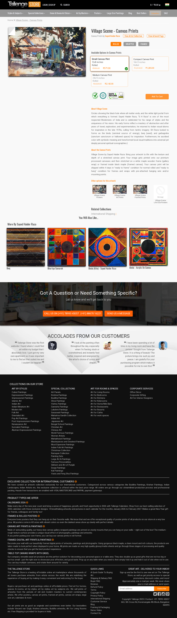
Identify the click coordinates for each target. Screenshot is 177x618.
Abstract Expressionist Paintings (26, 430)
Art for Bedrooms (99, 395)
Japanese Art (57, 421)
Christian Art (57, 427)
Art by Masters (82, 13)
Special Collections (36, 13)
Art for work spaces (100, 415)
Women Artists (58, 436)
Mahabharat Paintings (61, 438)
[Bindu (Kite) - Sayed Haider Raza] (107, 247)
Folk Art (15, 412)
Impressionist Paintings (22, 398)
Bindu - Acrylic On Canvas (140, 267)
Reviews (94, 584)
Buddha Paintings (59, 398)
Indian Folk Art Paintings (62, 447)
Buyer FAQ (95, 581)
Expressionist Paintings (22, 395)
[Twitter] (155, 594)
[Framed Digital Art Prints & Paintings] (53, 540)
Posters (97, 13)
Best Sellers (141, 13)
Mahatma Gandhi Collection (63, 415)
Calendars (155, 13)
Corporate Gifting (138, 395)
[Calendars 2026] (27, 502)
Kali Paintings (57, 470)
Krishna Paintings (59, 395)
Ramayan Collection (60, 453)
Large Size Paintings (115, 13)
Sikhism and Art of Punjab (63, 465)
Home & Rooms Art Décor (60, 13)
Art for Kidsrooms (99, 401)
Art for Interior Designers (141, 398)
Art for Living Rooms (100, 392)
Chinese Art (56, 430)
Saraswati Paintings (60, 412)
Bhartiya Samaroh (55, 268)
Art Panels (56, 392)
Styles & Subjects (15, 13)
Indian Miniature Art (20, 406)
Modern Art (17, 409)
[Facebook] (159, 594)
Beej (8, 268)
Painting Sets (57, 456)
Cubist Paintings (19, 392)
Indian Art (16, 404)
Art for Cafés (97, 412)
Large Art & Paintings (60, 459)
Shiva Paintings (58, 401)
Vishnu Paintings (58, 404)
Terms (93, 590)
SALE (166, 13)
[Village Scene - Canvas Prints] (47, 51)
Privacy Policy (97, 595)
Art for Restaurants (99, 406)
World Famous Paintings (62, 433)
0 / (154, 4)
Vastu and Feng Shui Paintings (65, 473)
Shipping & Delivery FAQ (101, 578)
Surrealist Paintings (20, 427)
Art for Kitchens (98, 398)
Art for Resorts (97, 409)
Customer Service (99, 601)
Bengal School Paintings (62, 424)
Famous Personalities (61, 462)
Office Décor (135, 392)
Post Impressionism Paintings (25, 421)
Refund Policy (97, 587)
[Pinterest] (167, 594)
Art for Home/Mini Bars (101, 404)
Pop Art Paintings (20, 418)
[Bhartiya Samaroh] (67, 247)
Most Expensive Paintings (62, 444)
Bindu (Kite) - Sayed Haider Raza (102, 268)
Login (45, 4)
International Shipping (103, 213)
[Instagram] (163, 594)
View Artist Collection (133, 35)
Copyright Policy (98, 593)
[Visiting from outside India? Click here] (76, 481)
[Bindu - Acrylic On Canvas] (148, 246)
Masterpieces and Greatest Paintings (68, 441)
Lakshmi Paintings (59, 409)
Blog (130, 13)
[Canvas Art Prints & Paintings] (44, 526)
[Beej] (26, 247)
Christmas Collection (60, 450)
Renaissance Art (19, 424)
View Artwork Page (156, 35)
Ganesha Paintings (59, 406)
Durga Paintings (58, 468)
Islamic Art (17, 401)
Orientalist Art (18, 415)
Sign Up (52, 4)
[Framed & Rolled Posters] (39, 516)
